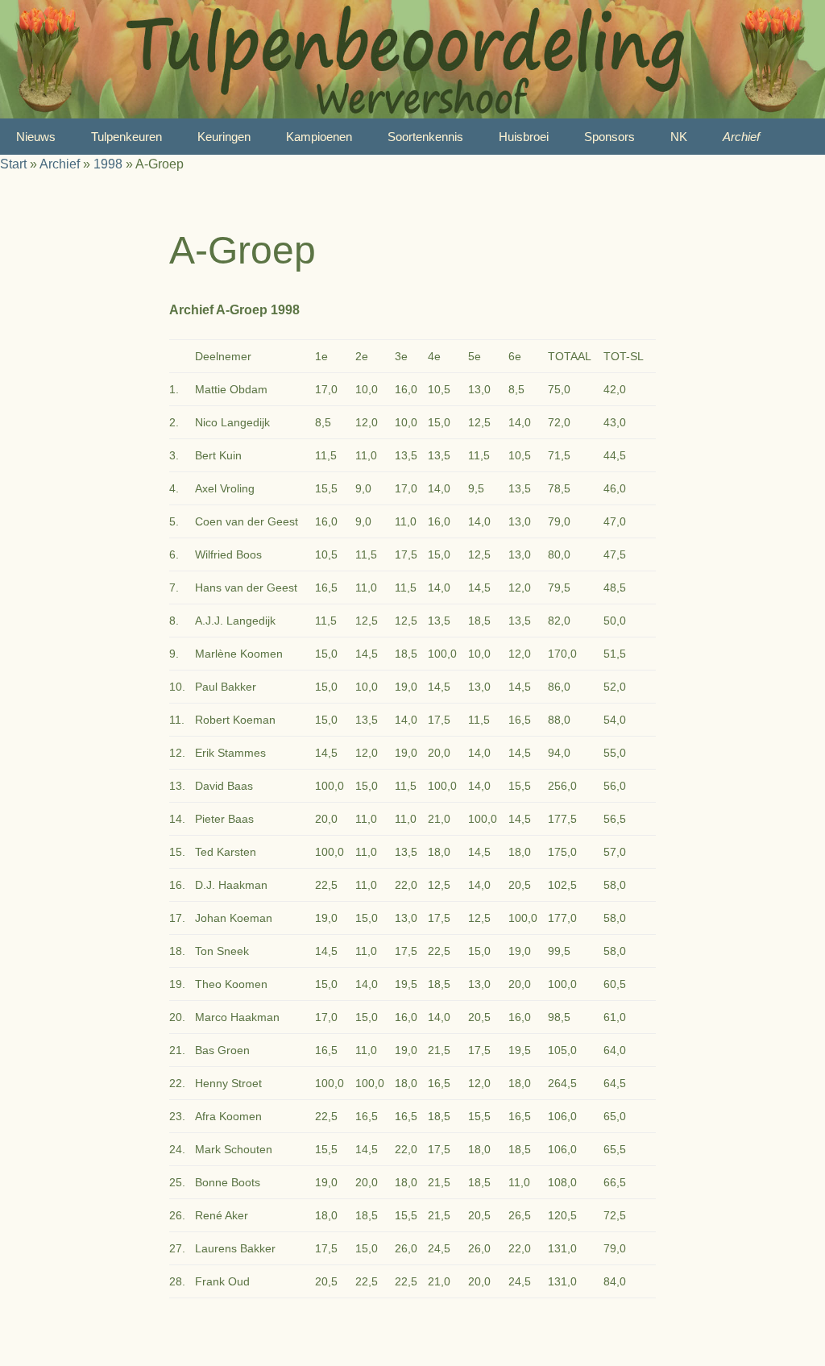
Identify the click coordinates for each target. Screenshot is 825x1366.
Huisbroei (524, 136)
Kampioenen (319, 136)
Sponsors (609, 136)
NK (678, 136)
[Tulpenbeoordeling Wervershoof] (412, 59)
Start (13, 164)
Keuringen (224, 136)
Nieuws (36, 136)
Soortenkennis (425, 136)
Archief (741, 136)
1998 (107, 164)
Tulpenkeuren (126, 136)
